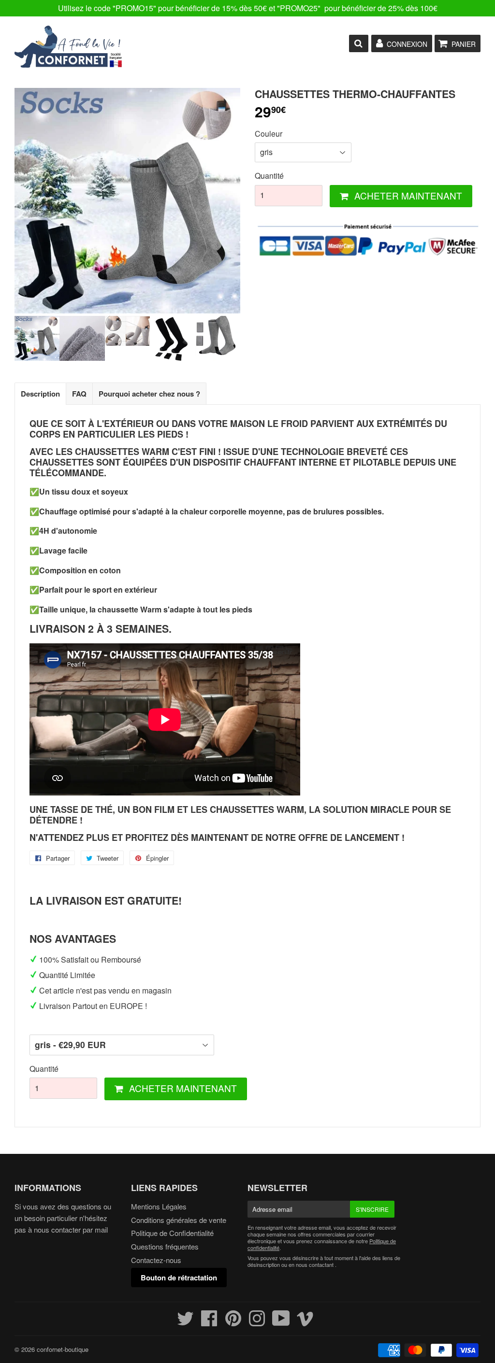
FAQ (79, 393)
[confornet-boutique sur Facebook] (209, 1322)
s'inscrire (372, 1209)
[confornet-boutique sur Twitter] (185, 1322)
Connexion (407, 44)
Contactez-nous (156, 1260)
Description (40, 393)
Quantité (269, 175)
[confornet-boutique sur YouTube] (281, 1322)
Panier (463, 44)
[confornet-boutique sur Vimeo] (305, 1322)
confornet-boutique (62, 1349)
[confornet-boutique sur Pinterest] (233, 1322)
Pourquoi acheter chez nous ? (149, 393)
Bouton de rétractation (179, 1277)
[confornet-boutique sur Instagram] (256, 1322)
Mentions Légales (159, 1206)
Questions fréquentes (165, 1246)
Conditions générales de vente (178, 1220)
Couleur (268, 133)
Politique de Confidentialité (172, 1233)
